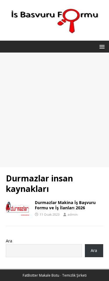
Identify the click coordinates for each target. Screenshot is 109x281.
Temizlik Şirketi (74, 275)
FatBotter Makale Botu (41, 275)
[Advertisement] (54, 109)
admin (73, 214)
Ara (9, 241)
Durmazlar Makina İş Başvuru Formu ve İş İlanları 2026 (65, 205)
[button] (101, 46)
